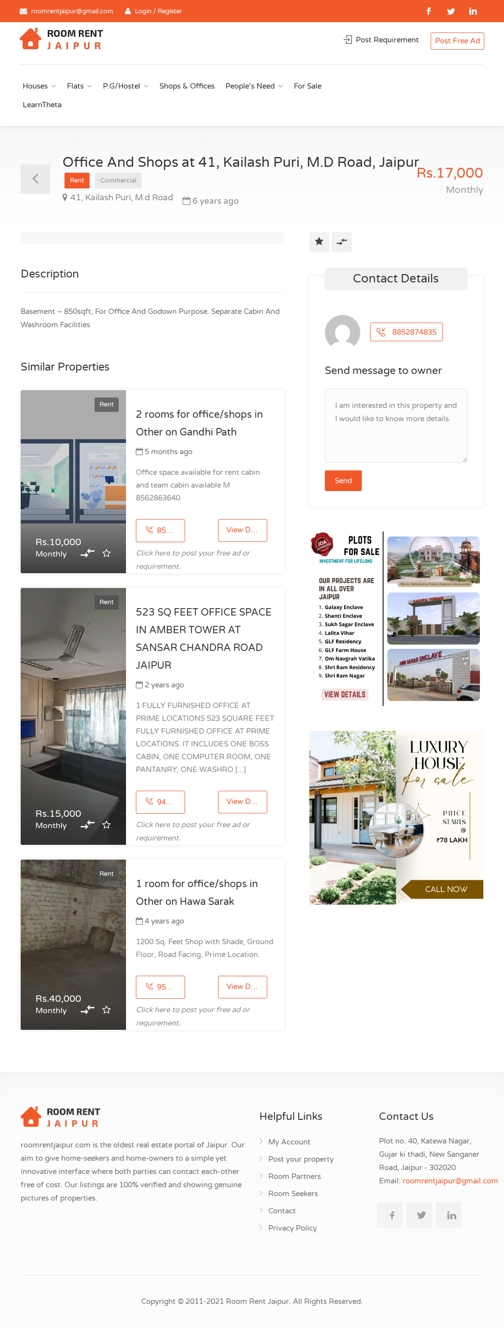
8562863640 (170, 530)
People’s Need (250, 86)
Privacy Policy (292, 1228)
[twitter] (451, 11)
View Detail (245, 530)
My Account (289, 1142)
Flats (75, 86)
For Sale (307, 86)
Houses (35, 86)
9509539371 (170, 987)
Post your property (301, 1159)
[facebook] (429, 11)
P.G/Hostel (121, 86)
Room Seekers (293, 1193)
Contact (282, 1210)
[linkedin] (473, 11)
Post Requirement (386, 39)
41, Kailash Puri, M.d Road (121, 197)
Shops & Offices (187, 86)
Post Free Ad (457, 40)
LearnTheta (42, 104)
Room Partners (294, 1176)
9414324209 (170, 802)
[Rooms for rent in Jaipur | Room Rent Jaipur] (61, 39)
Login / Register (158, 11)
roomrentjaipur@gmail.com (72, 11)
